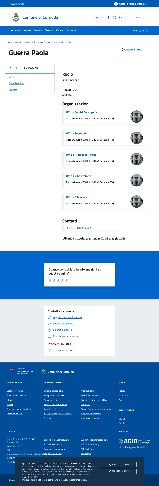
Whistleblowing (88, 449)
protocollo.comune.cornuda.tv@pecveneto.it (27, 454)
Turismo (47, 418)
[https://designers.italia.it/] (135, 441)
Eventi (122, 423)
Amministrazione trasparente (94, 440)
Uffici (9, 400)
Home (9, 42)
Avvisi (121, 400)
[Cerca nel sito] (146, 17)
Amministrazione (23, 42)
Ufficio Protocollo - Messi (81, 155)
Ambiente (85, 404)
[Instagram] (119, 17)
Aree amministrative (16, 395)
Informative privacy (90, 444)
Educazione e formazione (55, 404)
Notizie (122, 391)
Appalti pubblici (50, 409)
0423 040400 (16, 446)
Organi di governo (15, 391)
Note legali (86, 453)
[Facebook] (107, 17)
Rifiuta (120, 464)
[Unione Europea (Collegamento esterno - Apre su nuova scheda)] (20, 371)
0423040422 (84, 228)
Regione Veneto (17, 3)
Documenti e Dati (15, 413)
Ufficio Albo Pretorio (78, 176)
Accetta (121, 471)
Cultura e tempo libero (91, 413)
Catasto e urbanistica (53, 391)
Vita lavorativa (87, 391)
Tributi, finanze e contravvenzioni (96, 409)
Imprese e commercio (91, 418)
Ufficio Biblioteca (76, 197)
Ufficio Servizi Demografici (82, 112)
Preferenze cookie (78, 479)
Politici (10, 404)
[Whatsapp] (113, 17)
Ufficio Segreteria (76, 133)
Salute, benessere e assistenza (58, 413)
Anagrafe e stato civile (54, 395)
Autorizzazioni (50, 400)
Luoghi (122, 418)
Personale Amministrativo (46, 42)
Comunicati (124, 395)
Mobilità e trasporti (90, 395)
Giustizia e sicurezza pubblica (94, 400)
